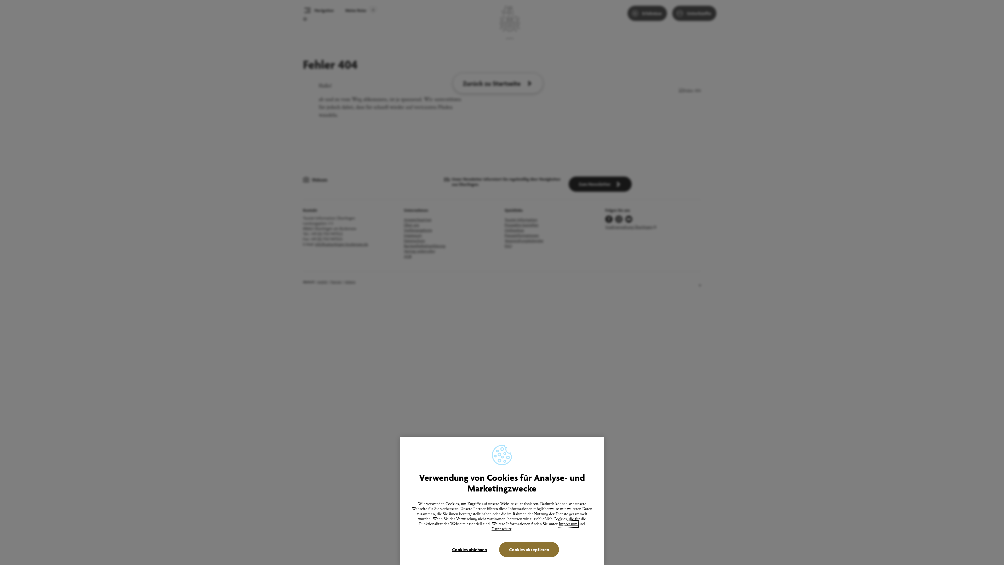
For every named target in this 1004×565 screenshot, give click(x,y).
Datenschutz (501, 529)
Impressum (568, 524)
